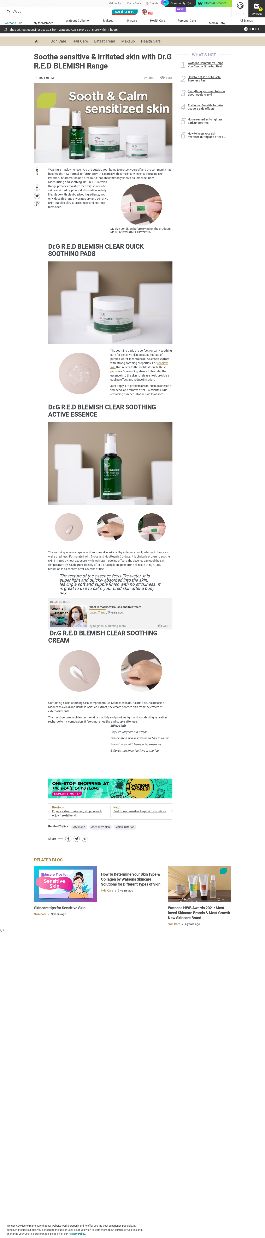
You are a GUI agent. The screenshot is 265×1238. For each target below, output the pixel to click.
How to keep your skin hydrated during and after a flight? (206, 135)
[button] (256, 8)
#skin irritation (125, 827)
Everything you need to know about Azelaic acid (206, 93)
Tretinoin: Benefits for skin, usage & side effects (205, 107)
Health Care (157, 20)
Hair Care (80, 41)
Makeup (108, 20)
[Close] (258, 1228)
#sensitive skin (100, 827)
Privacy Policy (77, 1233)
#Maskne (79, 827)
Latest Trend (104, 41)
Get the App (115, 3)
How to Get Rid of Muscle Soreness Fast (204, 78)
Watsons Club (13, 23)
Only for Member (42, 23)
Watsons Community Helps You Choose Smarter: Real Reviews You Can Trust (205, 64)
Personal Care (187, 20)
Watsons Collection (78, 20)
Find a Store (134, 3)
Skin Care (58, 41)
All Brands (246, 20)
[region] (132, 1229)
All (37, 41)
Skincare (131, 20)
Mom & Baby (217, 23)
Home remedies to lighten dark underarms (205, 121)
